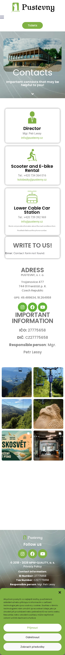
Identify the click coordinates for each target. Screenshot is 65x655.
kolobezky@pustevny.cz (32, 179)
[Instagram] (22, 307)
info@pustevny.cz (32, 137)
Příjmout (32, 628)
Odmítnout (33, 637)
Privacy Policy (32, 566)
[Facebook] (32, 307)
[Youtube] (42, 307)
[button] (60, 592)
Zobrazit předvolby (32, 647)
